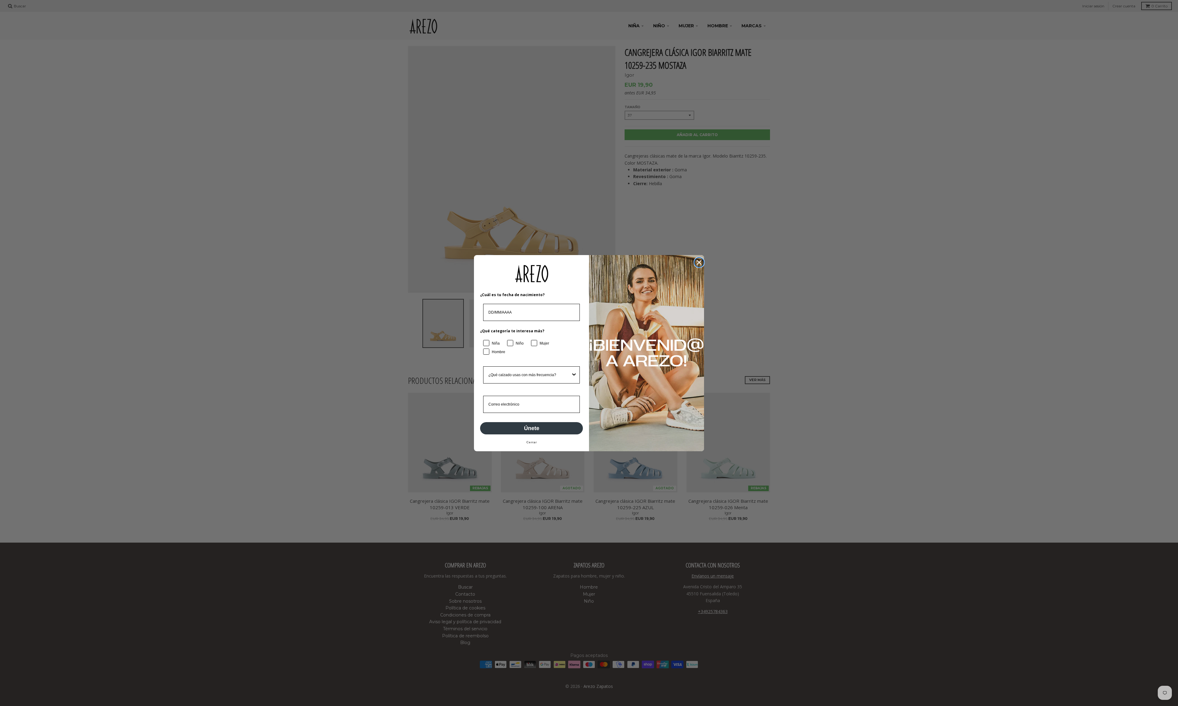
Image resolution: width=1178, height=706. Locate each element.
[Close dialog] (699, 262)
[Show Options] (574, 375)
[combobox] (529, 375)
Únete (531, 428)
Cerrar (531, 442)
